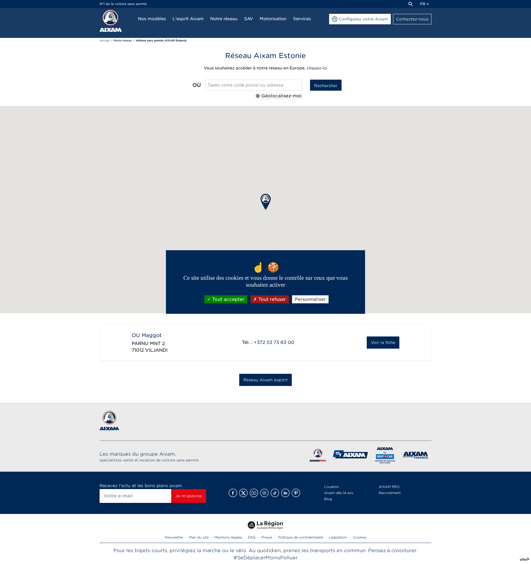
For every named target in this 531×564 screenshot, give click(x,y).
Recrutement (390, 493)
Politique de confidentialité (300, 537)
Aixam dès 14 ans (338, 493)
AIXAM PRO (389, 487)
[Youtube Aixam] (254, 493)
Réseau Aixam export (265, 380)
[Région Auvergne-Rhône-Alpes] (265, 531)
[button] (266, 202)
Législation (338, 537)
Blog (328, 499)
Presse (266, 537)
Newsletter (174, 537)
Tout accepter (227, 299)
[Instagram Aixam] (264, 493)
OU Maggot (147, 335)
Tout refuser (271, 299)
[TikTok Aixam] (275, 493)
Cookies (359, 537)
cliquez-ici (317, 68)
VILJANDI (156, 350)
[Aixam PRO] (317, 456)
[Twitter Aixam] (243, 493)
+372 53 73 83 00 (274, 342)
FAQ (252, 537)
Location (331, 487)
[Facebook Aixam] (233, 493)
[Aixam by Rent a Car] (385, 456)
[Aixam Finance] (415, 456)
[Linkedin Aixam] (285, 493)
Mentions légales (228, 537)
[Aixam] (111, 21)
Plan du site (199, 537)
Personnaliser (310, 299)
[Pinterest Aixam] (296, 493)
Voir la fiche (383, 342)
